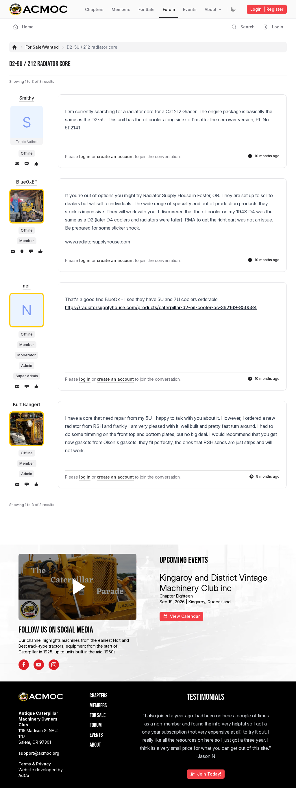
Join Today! (209, 773)
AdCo (23, 775)
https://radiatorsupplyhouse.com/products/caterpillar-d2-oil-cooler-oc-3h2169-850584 (161, 307)
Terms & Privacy (34, 763)
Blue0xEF (26, 182)
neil (27, 286)
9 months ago (268, 476)
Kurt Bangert (26, 404)
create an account (115, 156)
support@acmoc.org (38, 753)
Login (266, 9)
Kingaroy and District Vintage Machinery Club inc (213, 582)
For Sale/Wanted (42, 47)
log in (84, 156)
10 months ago (267, 156)
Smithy (26, 98)
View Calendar (185, 616)
